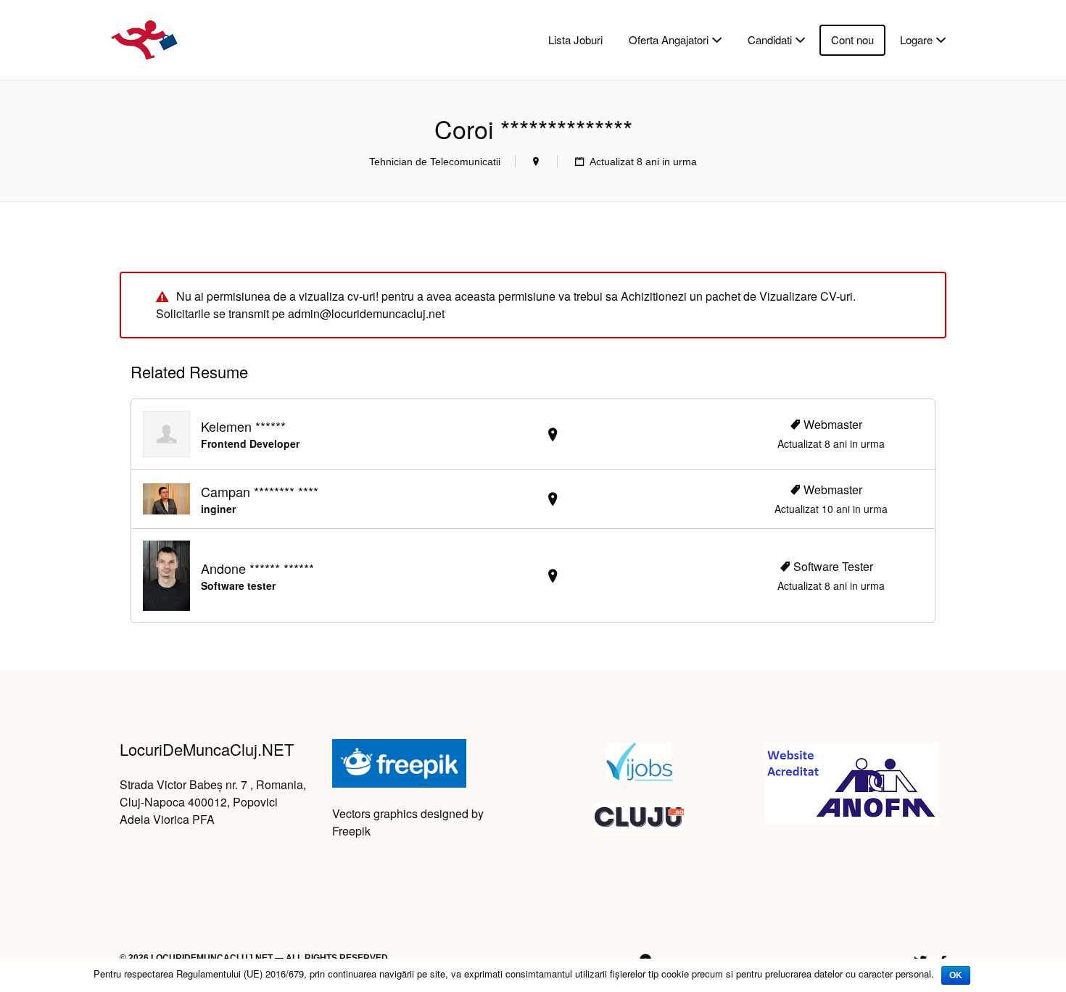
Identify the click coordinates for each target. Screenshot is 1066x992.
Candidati (770, 39)
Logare (916, 39)
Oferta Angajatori (668, 39)
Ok (955, 975)
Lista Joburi (575, 39)
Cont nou (852, 39)
